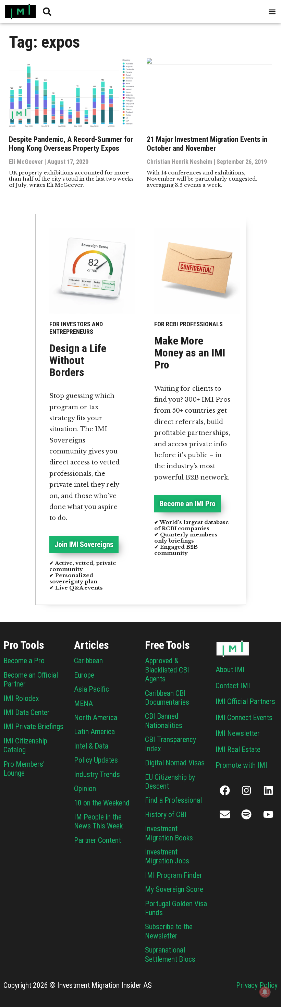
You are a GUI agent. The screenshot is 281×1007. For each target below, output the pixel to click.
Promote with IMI (241, 765)
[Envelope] (225, 814)
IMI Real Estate (238, 749)
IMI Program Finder (173, 875)
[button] (272, 11)
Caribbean (88, 660)
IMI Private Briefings (33, 726)
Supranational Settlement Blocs (170, 954)
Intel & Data (91, 746)
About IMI (230, 669)
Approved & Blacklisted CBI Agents (167, 669)
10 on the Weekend (102, 803)
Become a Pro (24, 660)
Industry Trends (97, 774)
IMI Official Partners (245, 701)
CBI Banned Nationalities (163, 720)
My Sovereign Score (174, 889)
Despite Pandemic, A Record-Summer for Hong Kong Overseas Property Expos (71, 144)
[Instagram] (246, 790)
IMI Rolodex (21, 698)
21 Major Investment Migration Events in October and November (207, 144)
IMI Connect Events (244, 717)
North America (95, 717)
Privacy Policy (257, 985)
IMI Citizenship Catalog (25, 745)
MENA (83, 703)
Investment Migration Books (169, 833)
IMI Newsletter (238, 733)
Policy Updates (96, 760)
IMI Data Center (26, 712)
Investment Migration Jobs (167, 856)
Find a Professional (173, 800)
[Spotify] (246, 814)
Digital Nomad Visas (175, 763)
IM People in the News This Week (98, 821)
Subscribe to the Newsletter (169, 931)
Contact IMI (233, 685)
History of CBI (165, 814)
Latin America (94, 731)
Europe (84, 675)
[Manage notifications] (264, 991)
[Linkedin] (268, 790)
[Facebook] (225, 790)
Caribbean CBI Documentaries (167, 697)
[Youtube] (268, 814)
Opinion (85, 788)
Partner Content (97, 840)
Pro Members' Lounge (24, 768)
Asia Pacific (91, 689)
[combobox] (96, 11)
